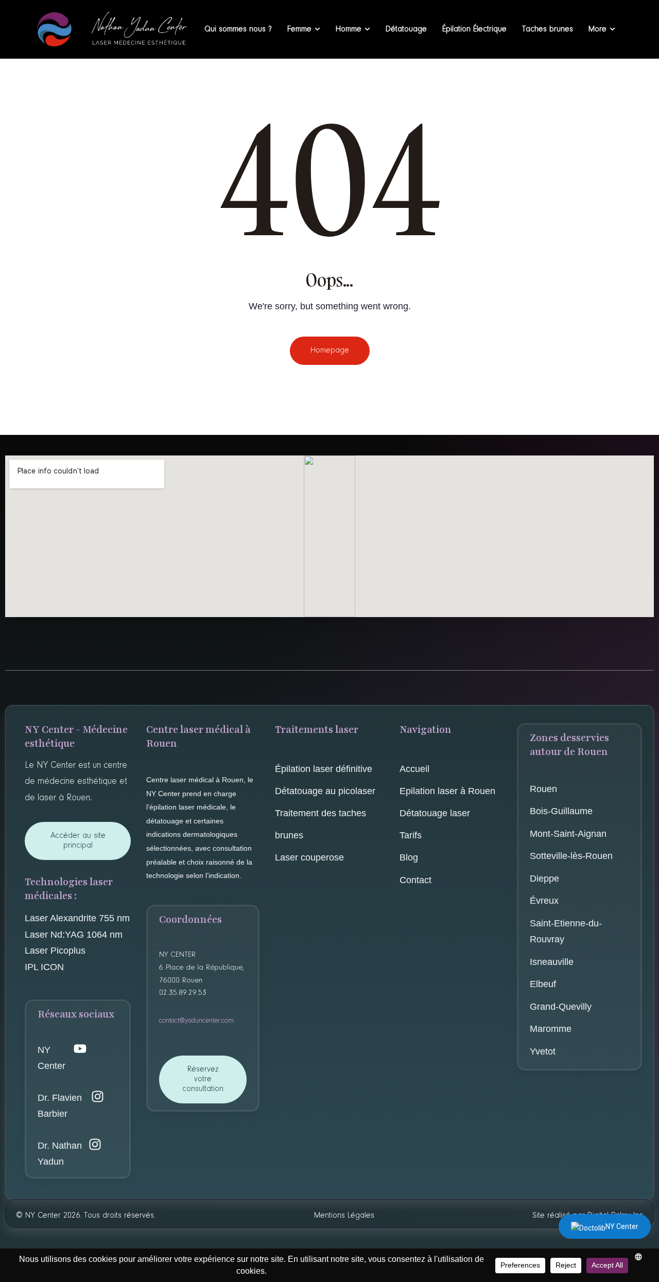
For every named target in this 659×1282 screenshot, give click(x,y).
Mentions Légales (344, 1215)
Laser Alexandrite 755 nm (77, 918)
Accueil (414, 769)
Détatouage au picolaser (325, 791)
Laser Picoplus (55, 950)
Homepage (329, 350)
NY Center (621, 1226)
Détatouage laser (435, 813)
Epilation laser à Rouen (447, 791)
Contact (415, 880)
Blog (409, 857)
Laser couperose (310, 857)
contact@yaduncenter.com (196, 1021)
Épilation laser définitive (323, 769)
